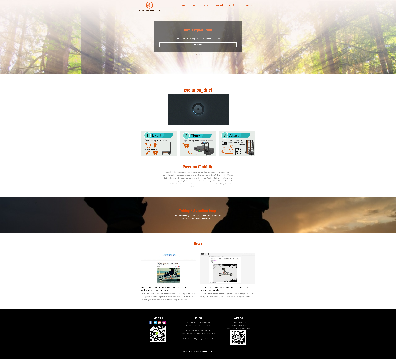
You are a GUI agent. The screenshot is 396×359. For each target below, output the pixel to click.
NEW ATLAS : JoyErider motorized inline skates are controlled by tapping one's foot (163, 288)
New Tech (219, 5)
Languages (249, 5)
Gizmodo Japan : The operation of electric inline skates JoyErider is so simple (224, 288)
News (206, 5)
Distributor (234, 5)
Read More (198, 44)
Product (194, 5)
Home (182, 5)
